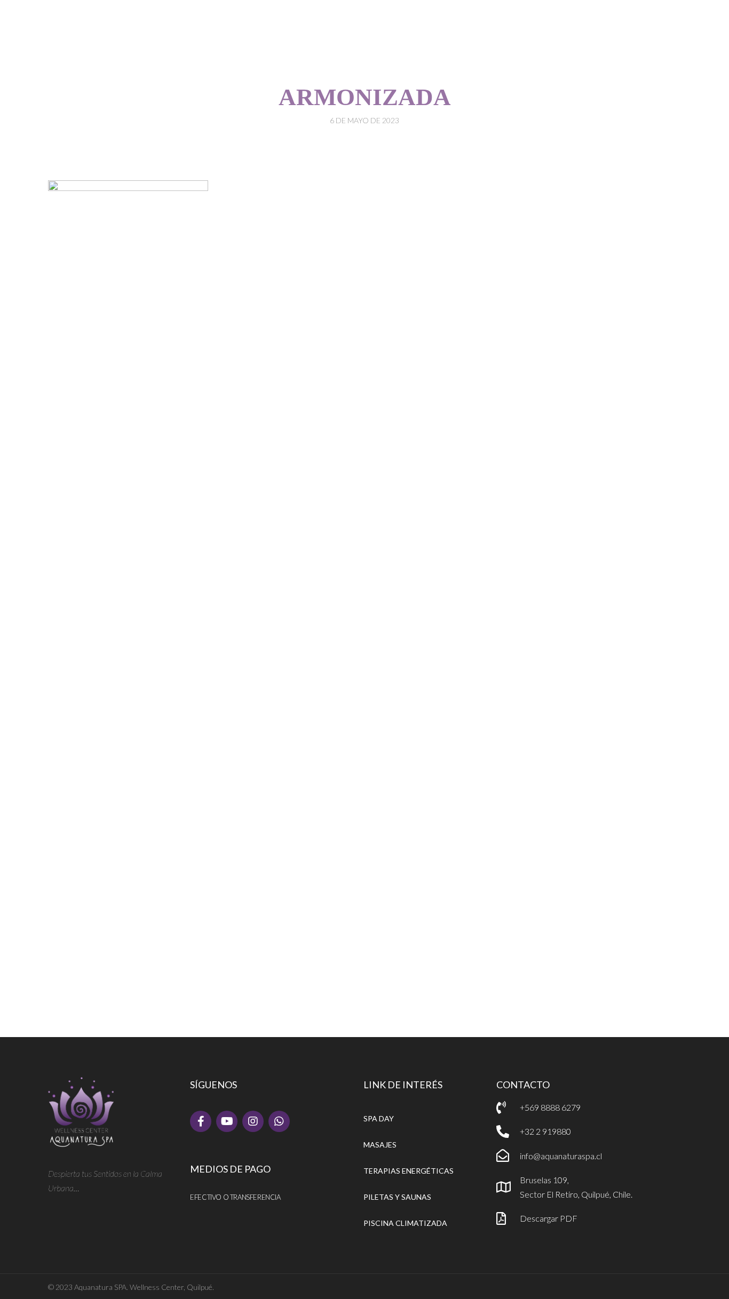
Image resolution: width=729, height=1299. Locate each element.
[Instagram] (253, 1121)
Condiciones (523, 64)
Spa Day (378, 1118)
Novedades (348, 64)
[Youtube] (226, 1121)
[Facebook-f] (200, 1121)
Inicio (229, 64)
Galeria (463, 64)
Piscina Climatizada (405, 1223)
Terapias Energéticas (408, 1170)
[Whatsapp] (279, 1121)
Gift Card (409, 64)
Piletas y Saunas (397, 1196)
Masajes (380, 1144)
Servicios (280, 64)
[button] (514, 18)
